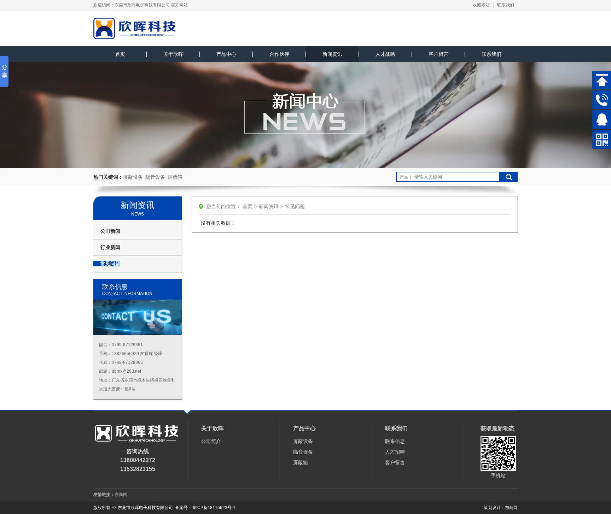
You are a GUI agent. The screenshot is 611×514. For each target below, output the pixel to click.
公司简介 (211, 441)
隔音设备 (155, 177)
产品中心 (226, 54)
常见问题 (110, 263)
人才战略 (385, 54)
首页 (120, 54)
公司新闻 (110, 231)
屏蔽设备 (133, 177)
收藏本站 (481, 4)
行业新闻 (110, 247)
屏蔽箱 (175, 177)
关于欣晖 (173, 54)
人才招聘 (395, 452)
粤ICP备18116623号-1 (213, 507)
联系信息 (395, 441)
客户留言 (438, 54)
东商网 (121, 494)
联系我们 (505, 4)
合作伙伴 (279, 54)
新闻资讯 (332, 54)
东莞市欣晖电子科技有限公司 (142, 4)
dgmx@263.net (126, 371)
